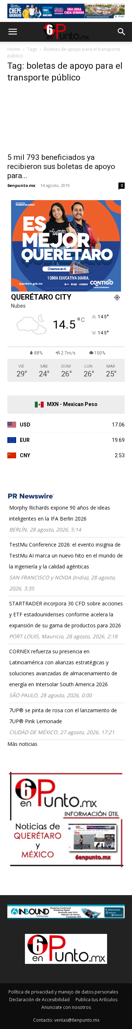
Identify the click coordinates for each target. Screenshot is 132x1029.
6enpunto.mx (21, 185)
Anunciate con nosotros (66, 1007)
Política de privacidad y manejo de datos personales (63, 992)
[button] (12, 32)
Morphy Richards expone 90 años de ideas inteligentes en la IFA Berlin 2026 (59, 513)
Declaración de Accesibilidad (39, 999)
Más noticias (22, 743)
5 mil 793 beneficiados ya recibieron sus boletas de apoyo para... (61, 166)
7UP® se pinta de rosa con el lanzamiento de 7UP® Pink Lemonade (63, 716)
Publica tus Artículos (96, 999)
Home (13, 49)
